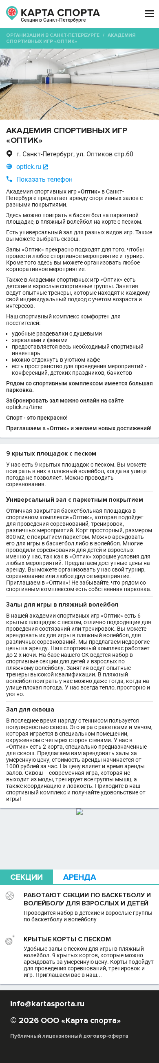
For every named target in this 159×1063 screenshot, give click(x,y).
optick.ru (28, 167)
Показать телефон (44, 179)
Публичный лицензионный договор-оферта (69, 1036)
